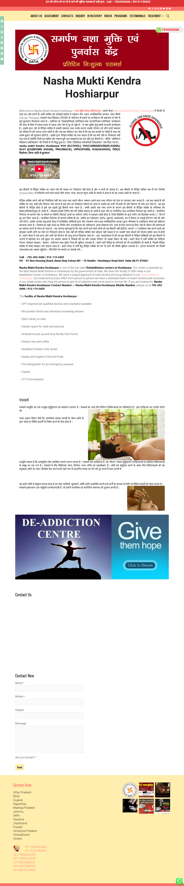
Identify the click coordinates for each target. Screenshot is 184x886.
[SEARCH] (168, 16)
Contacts (67, 16)
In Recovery (94, 16)
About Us (36, 16)
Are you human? (25, 757)
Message (20, 723)
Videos (108, 16)
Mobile (19, 696)
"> (158, 35)
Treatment (154, 16)
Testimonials (137, 16)
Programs (120, 16)
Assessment (51, 16)
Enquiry (80, 16)
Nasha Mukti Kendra (134, 110)
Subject (19, 710)
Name (18, 683)
